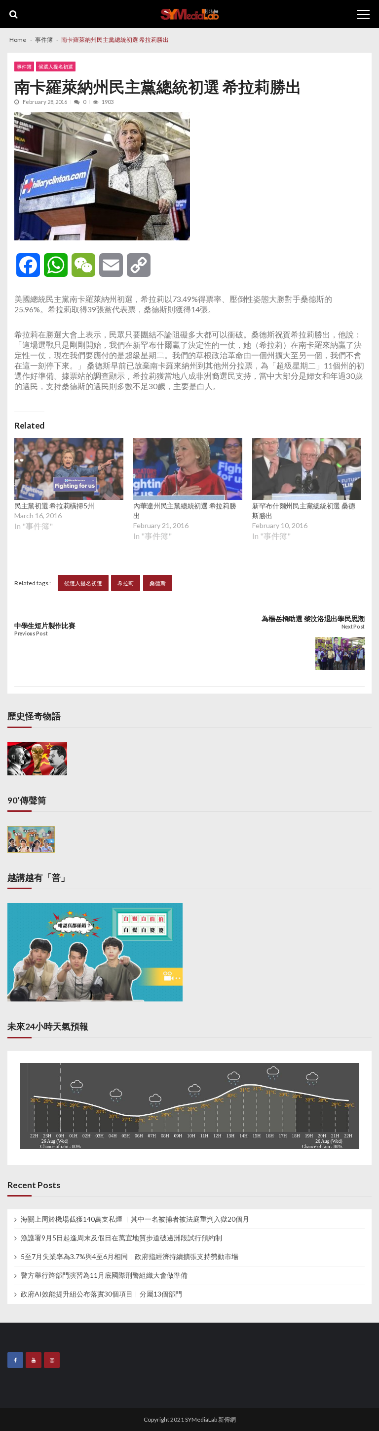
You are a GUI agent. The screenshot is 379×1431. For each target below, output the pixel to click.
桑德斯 (158, 583)
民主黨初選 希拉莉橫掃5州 (54, 505)
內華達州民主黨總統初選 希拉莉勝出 (184, 510)
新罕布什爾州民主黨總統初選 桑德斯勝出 (303, 510)
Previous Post (30, 633)
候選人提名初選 (55, 66)
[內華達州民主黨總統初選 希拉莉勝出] (187, 469)
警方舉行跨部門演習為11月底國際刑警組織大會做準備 (104, 1275)
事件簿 (24, 66)
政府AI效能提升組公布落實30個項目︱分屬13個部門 (101, 1294)
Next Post (353, 627)
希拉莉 (125, 583)
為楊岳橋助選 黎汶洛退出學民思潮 (313, 619)
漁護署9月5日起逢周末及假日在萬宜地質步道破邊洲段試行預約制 (121, 1238)
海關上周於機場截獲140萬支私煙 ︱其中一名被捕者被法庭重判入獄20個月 (135, 1219)
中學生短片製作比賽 (44, 626)
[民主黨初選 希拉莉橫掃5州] (68, 469)
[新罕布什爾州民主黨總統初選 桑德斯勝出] (306, 469)
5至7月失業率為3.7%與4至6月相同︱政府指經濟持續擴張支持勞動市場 (129, 1257)
